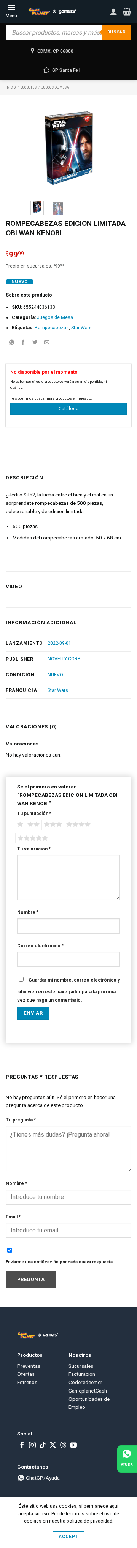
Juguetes (29, 87)
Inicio (11, 87)
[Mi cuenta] (113, 11)
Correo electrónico (40, 945)
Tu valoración (34, 849)
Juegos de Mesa (55, 87)
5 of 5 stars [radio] (31, 838)
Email (13, 1217)
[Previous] (41, 148)
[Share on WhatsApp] (11, 343)
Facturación (81, 1374)
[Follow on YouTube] (73, 1446)
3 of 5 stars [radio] (51, 825)
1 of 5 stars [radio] (19, 825)
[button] (127, 11)
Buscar (116, 32)
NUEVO (55, 674)
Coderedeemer (85, 1382)
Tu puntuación (34, 813)
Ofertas (26, 1374)
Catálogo (69, 408)
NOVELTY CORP (64, 658)
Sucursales (80, 1366)
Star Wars (81, 327)
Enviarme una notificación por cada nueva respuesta (59, 1261)
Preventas (28, 1366)
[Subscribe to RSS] (63, 1446)
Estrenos (27, 1382)
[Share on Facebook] (23, 343)
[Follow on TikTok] (42, 1446)
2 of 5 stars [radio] (32, 825)
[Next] (95, 148)
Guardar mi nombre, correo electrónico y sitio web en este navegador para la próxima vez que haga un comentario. (68, 990)
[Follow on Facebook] (22, 1446)
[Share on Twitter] (35, 343)
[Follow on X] (52, 1446)
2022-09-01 (59, 643)
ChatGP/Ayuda (42, 1478)
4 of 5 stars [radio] (77, 825)
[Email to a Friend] (46, 343)
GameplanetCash (87, 1391)
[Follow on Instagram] (32, 1446)
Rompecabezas (52, 327)
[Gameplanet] (52, 11)
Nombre (27, 912)
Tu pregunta (21, 1120)
